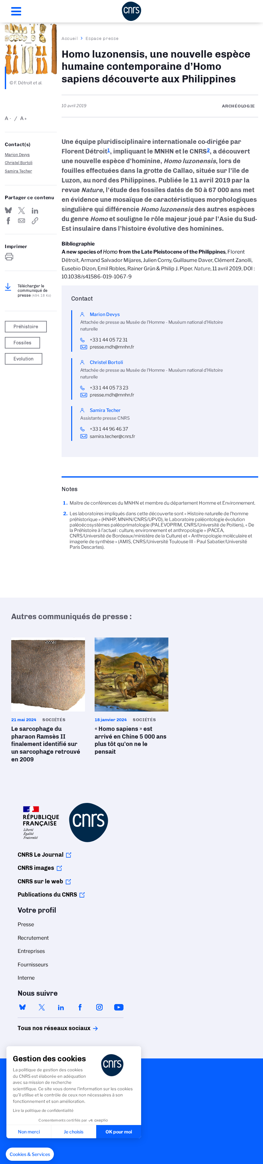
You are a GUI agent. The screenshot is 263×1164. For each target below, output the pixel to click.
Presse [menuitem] (26, 924)
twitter (42, 1007)
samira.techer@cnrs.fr (112, 436)
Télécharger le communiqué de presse (34, 291)
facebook (80, 1007)
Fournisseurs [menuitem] (33, 965)
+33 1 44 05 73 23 (109, 388)
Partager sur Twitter (21, 210)
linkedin (61, 1007)
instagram (99, 1007)
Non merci (29, 1131)
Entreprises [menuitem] (31, 951)
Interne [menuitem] (26, 978)
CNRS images (36, 867)
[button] (30, 1154)
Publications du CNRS (47, 894)
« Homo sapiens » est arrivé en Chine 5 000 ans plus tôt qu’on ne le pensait (131, 698)
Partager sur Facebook (8, 220)
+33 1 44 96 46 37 (109, 429)
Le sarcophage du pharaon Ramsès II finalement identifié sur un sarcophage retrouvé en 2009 (48, 702)
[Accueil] (131, 11)
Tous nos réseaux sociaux (43, 1028)
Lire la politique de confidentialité (43, 1110)
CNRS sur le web (40, 881)
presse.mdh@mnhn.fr (112, 347)
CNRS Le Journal (41, 854)
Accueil (70, 38)
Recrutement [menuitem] (33, 938)
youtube (118, 1007)
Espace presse (102, 38)
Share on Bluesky (8, 210)
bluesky (22, 1007)
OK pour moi (119, 1131)
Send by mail (21, 220)
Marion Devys (17, 154)
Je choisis (73, 1131)
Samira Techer (18, 171)
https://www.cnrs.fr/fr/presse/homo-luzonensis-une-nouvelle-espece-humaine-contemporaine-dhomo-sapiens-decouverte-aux (34, 220)
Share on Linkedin (34, 210)
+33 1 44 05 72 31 (109, 340)
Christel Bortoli (18, 162)
